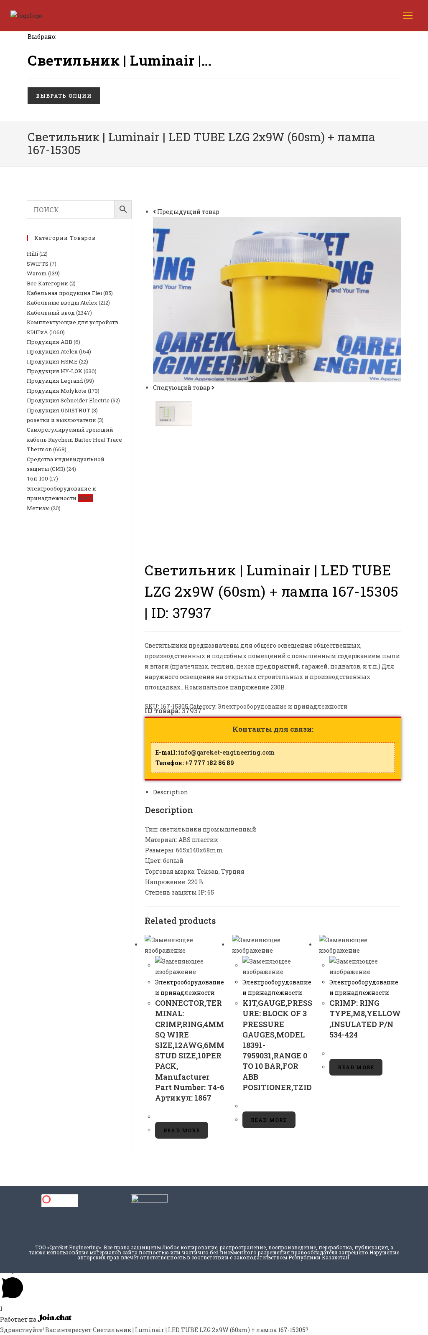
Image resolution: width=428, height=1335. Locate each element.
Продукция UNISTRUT (58, 410)
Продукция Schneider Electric (68, 400)
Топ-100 (37, 478)
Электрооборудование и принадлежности (283, 706)
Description (170, 792)
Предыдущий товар (188, 212)
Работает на (19, 1319)
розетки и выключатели (61, 420)
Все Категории (47, 283)
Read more (181, 1130)
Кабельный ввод (51, 312)
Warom (37, 273)
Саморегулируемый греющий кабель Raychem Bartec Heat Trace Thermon (74, 439)
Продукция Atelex (52, 351)
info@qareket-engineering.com (226, 752)
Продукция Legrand (55, 380)
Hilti (32, 253)
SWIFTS (37, 263)
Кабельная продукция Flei (64, 293)
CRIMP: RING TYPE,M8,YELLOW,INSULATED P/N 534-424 (365, 1019)
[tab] (277, 792)
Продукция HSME (52, 361)
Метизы (38, 508)
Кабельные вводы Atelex (62, 302)
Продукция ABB (49, 342)
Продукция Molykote (57, 390)
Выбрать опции (64, 95)
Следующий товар (181, 388)
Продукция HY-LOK (54, 371)
